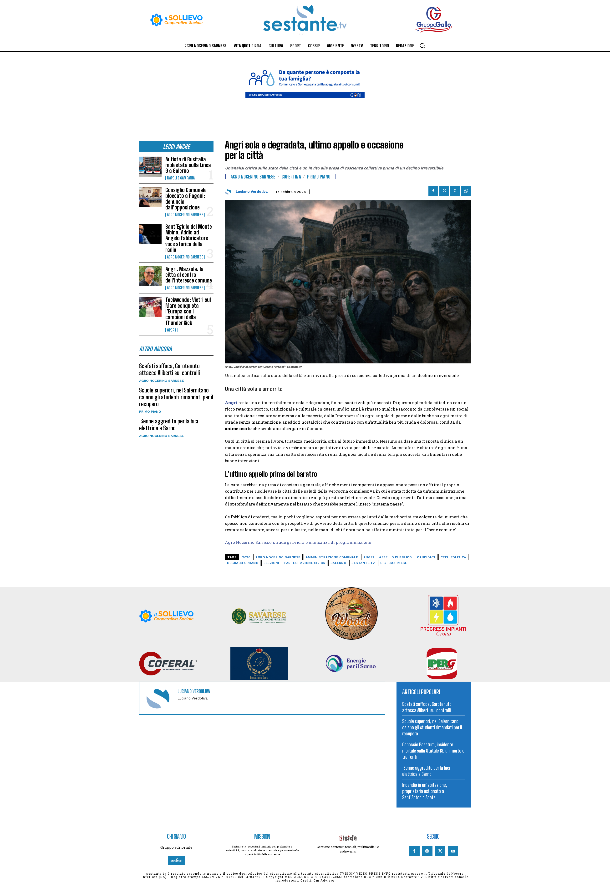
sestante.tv (363, 563)
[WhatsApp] (466, 191)
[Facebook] (433, 191)
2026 (246, 557)
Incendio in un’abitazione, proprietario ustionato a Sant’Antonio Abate (424, 791)
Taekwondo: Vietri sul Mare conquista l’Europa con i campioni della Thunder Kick (188, 311)
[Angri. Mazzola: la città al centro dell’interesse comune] (150, 276)
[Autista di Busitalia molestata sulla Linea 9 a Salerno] (150, 167)
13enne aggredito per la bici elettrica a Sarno (168, 424)
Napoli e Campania (181, 178)
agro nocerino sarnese (277, 557)
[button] (422, 45)
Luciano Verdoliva (252, 191)
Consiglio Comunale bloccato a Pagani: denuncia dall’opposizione (186, 199)
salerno (338, 563)
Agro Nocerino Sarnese (185, 215)
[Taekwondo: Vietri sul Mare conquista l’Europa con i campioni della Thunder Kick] (150, 307)
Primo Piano (150, 411)
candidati (426, 557)
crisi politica (453, 557)
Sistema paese (393, 563)
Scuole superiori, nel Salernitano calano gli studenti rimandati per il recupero (176, 397)
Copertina (291, 176)
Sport (171, 330)
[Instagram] (427, 851)
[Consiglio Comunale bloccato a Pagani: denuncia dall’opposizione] (150, 197)
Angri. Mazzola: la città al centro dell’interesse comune (188, 275)
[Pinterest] (455, 191)
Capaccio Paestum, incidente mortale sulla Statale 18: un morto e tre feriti (433, 751)
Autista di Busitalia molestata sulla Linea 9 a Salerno (188, 165)
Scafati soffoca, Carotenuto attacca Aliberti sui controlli (169, 369)
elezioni (271, 563)
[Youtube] (453, 851)
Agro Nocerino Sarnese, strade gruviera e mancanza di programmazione (298, 542)
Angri (368, 557)
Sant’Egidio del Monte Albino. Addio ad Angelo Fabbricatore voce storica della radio (188, 238)
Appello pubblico (395, 557)
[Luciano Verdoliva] (229, 192)
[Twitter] (444, 191)
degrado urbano (242, 563)
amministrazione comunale (332, 557)
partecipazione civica (304, 563)
